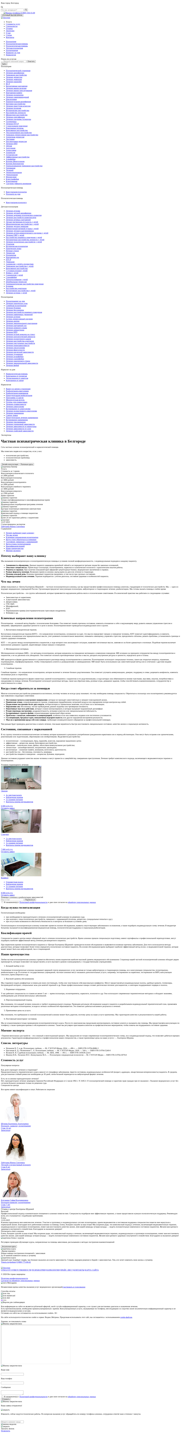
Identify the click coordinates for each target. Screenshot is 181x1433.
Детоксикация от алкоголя (17, 378)
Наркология (11, 55)
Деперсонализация (14, 172)
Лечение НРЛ (11, 332)
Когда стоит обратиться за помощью (21, 539)
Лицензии (10, 31)
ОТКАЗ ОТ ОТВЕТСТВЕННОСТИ (16, 1270)
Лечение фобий (12, 365)
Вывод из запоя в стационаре (18, 389)
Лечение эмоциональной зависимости (22, 363)
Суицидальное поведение (17, 126)
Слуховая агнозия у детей (16, 271)
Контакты (10, 37)
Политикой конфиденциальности (33, 902)
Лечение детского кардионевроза (20, 231)
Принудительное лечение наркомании (22, 418)
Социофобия (11, 277)
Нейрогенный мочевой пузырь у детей (22, 229)
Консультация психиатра (16, 192)
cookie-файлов (126, 1317)
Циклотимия (11, 99)
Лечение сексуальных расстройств (20, 343)
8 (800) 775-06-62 (23, 1262)
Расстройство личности (16, 113)
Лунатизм (10, 244)
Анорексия (10, 152)
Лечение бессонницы (15, 310)
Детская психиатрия (14, 48)
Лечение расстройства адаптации (20, 341)
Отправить (6, 1399)
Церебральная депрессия (16, 282)
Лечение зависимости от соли (18, 429)
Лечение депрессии (14, 77)
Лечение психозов (13, 108)
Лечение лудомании (14, 354)
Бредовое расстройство (15, 104)
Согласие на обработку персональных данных (20, 1281)
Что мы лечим (12, 535)
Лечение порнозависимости (17, 345)
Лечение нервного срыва (16, 328)
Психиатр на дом (13, 194)
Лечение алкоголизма (15, 406)
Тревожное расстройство (16, 75)
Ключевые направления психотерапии (22, 537)
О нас (8, 33)
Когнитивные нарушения (16, 86)
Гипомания (10, 168)
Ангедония (10, 148)
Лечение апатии (12, 321)
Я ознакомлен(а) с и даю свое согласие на (50, 902)
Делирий (9, 170)
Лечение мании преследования (19, 90)
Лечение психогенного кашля (18, 339)
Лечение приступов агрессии (18, 106)
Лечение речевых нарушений (18, 220)
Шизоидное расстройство (16, 115)
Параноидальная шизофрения (18, 102)
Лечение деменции (14, 79)
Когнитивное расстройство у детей (20, 291)
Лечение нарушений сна (16, 326)
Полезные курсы (27, 464)
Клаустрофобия (12, 179)
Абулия (9, 146)
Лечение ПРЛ (11, 144)
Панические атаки (13, 248)
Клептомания (11, 181)
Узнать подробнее (8, 1262)
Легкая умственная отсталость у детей (22, 222)
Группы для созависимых (16, 402)
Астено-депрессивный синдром (19, 319)
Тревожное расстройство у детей (19, 266)
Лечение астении (13, 317)
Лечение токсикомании (16, 422)
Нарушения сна (12, 257)
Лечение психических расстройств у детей (24, 242)
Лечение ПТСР (12, 124)
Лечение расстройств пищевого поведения (24, 312)
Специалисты (11, 26)
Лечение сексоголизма (15, 348)
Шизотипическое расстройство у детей (22, 224)
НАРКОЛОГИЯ (53, 1270)
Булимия (9, 286)
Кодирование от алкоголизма (18, 409)
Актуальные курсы (9, 1246)
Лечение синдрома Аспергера (18, 119)
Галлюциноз (11, 121)
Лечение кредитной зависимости (20, 352)
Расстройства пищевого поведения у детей (24, 237)
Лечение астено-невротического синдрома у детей (27, 233)
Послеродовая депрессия (16, 141)
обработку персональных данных (82, 902)
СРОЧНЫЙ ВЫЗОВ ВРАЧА (12, 15)
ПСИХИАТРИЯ (39, 1270)
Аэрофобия (10, 159)
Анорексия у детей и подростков (19, 264)
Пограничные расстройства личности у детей (25, 240)
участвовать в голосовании (73, 1287)
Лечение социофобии (15, 359)
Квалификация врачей (15, 546)
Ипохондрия (11, 177)
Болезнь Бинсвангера (15, 164)
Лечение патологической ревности (20, 337)
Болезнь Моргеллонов (15, 161)
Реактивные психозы (15, 128)
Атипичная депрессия (15, 137)
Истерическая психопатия (17, 246)
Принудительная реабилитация (19, 395)
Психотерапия (12, 50)
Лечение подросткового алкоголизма (21, 411)
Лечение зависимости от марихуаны (21, 426)
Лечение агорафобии (15, 357)
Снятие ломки (12, 415)
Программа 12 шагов (15, 398)
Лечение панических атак (17, 303)
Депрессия (10, 253)
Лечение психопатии (15, 95)
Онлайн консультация (10, 464)
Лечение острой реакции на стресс (20, 334)
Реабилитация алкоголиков (17, 391)
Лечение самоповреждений (17, 97)
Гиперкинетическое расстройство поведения (24, 284)
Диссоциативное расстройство (19, 133)
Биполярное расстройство (17, 130)
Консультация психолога (16, 202)
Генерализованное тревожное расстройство (24, 166)
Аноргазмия (11, 150)
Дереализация (12, 175)
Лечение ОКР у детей (15, 235)
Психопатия (11, 255)
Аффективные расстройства (17, 157)
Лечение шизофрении (15, 73)
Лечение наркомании (15, 413)
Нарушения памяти (14, 93)
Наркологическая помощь (17, 374)
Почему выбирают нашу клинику (20, 533)
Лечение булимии (13, 308)
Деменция (10, 262)
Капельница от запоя (15, 380)
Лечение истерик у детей (16, 293)
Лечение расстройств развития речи (21, 217)
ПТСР (8, 260)
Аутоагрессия (11, 155)
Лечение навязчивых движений (19, 314)
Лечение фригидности (15, 350)
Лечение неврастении (15, 330)
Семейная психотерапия (16, 306)
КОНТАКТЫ (78, 1270)
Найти (4, 64)
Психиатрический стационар (18, 71)
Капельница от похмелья (16, 376)
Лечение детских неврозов (17, 226)
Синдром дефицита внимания (18, 183)
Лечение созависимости (16, 404)
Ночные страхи (12, 251)
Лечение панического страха (18, 361)
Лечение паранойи (14, 82)
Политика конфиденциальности (14, 1278)
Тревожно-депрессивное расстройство (22, 135)
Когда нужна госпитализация (18, 544)
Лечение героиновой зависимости (20, 424)
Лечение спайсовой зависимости (20, 431)
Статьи (9, 35)
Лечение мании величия (16, 88)
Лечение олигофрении (15, 117)
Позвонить (5, 1431)
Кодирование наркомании (17, 420)
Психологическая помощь (17, 46)
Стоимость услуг (13, 24)
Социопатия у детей (14, 275)
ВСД (8, 84)
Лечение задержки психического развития (23, 215)
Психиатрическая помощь (17, 44)
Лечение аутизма (13, 211)
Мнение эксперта (13, 551)
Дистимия (10, 139)
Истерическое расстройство (17, 110)
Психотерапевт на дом (15, 301)
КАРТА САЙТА (92, 1270)
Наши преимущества (15, 548)
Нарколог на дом (13, 53)
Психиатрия (11, 41)
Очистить (31, 61)
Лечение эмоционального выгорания (21, 323)
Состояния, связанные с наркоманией (22, 542)
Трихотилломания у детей (17, 279)
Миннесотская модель (15, 400)
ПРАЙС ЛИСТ (66, 1270)
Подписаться (30, 900)
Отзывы (9, 28)
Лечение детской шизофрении (18, 213)
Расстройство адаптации (16, 288)
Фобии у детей (12, 273)
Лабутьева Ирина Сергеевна (13, 526)
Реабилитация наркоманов (17, 393)
